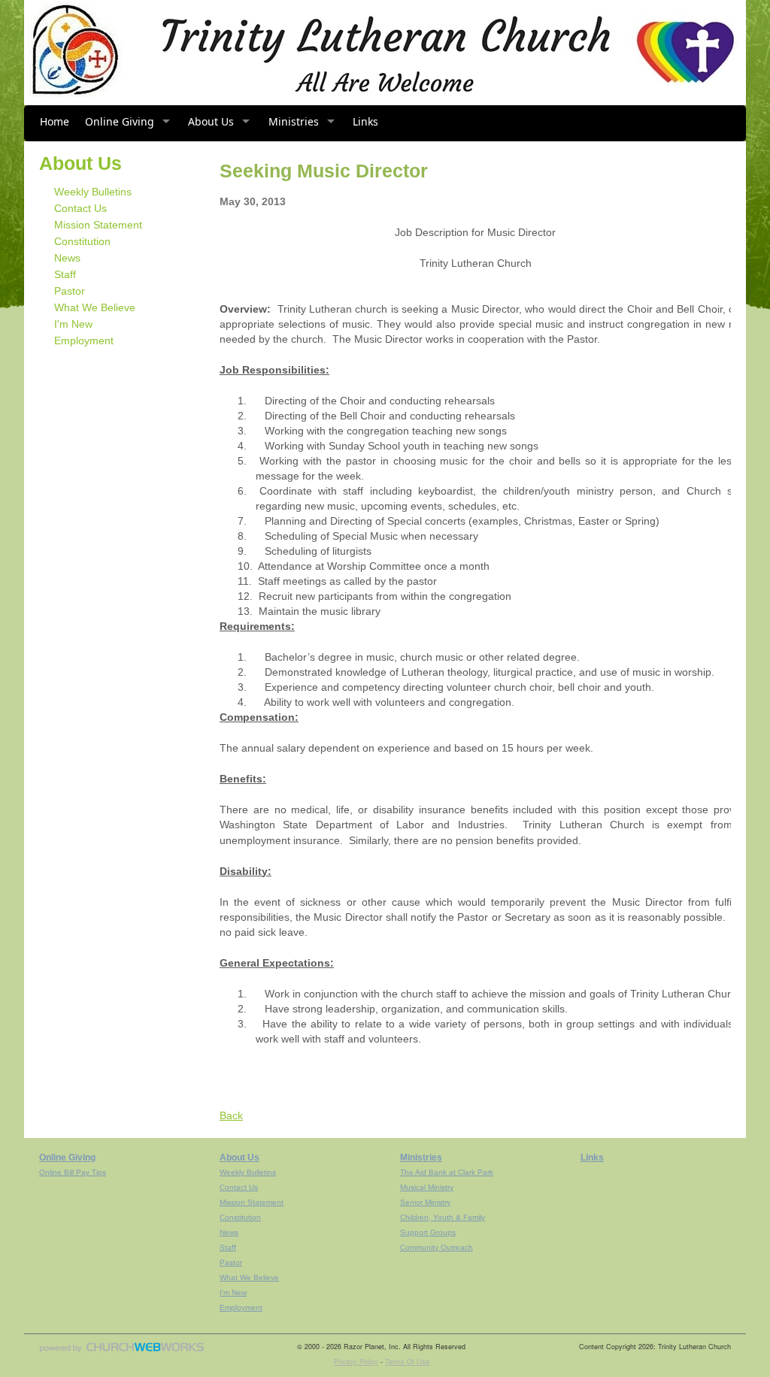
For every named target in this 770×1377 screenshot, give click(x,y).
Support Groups (428, 1232)
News (67, 258)
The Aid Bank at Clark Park (446, 1172)
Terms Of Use (407, 1361)
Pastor (69, 291)
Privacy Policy (356, 1361)
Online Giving (119, 121)
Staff (65, 274)
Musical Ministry (426, 1187)
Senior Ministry (425, 1202)
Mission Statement (98, 225)
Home (54, 121)
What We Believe (94, 307)
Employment (84, 340)
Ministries (293, 121)
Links (365, 121)
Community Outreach (436, 1247)
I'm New (73, 324)
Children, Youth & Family (442, 1217)
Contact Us (80, 208)
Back (231, 1115)
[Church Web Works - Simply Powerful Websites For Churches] (122, 1352)
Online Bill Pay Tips (72, 1172)
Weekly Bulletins (93, 192)
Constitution (82, 241)
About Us (211, 121)
